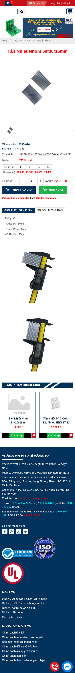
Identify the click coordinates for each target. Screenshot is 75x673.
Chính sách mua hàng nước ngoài (22, 637)
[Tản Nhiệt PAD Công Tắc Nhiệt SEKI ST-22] (56, 404)
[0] (7, 3)
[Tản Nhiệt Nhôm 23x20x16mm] (18, 404)
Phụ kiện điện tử (43, 40)
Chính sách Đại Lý (13, 632)
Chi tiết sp (17, 435)
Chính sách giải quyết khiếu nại (20, 651)
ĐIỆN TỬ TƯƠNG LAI (24, 40)
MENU (70, 13)
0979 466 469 (20, 503)
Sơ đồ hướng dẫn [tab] (50, 210)
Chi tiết (19, 148)
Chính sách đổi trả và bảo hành (20, 646)
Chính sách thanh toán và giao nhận (23, 660)
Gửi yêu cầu (38, 3)
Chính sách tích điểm (14, 655)
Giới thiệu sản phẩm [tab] (18, 210)
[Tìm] (21, 11)
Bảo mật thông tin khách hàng (19, 641)
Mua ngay (56, 189)
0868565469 (47, 503)
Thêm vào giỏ (21, 189)
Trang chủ (6, 40)
